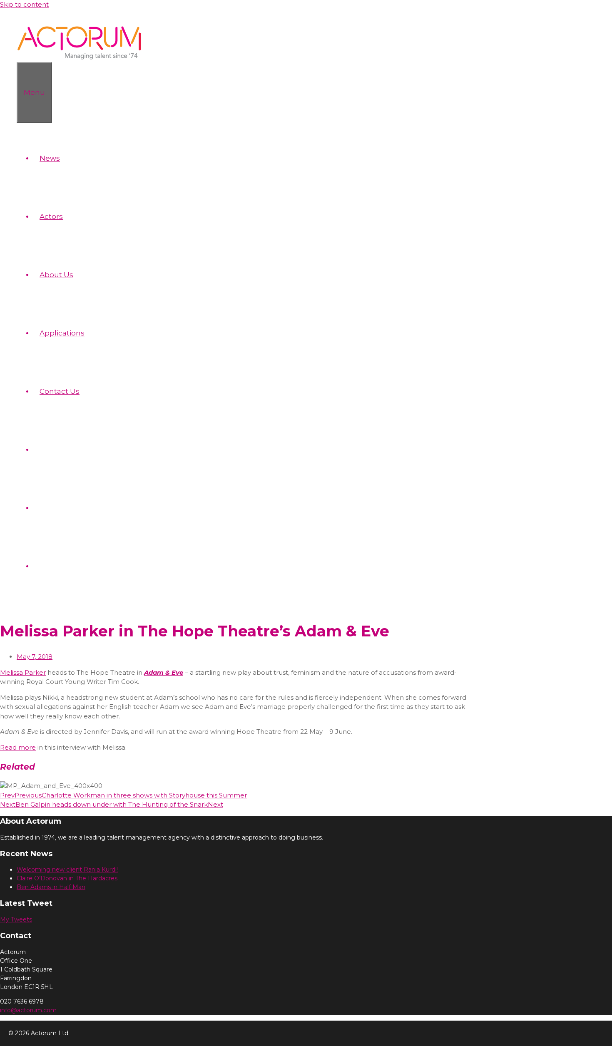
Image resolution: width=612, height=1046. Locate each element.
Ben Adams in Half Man (51, 887)
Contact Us (60, 391)
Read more (18, 747)
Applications (62, 333)
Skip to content (24, 4)
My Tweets (16, 919)
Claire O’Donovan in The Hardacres (67, 878)
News (50, 158)
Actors (51, 216)
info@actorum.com (28, 1010)
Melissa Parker (23, 672)
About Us (56, 275)
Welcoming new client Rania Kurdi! (67, 869)
